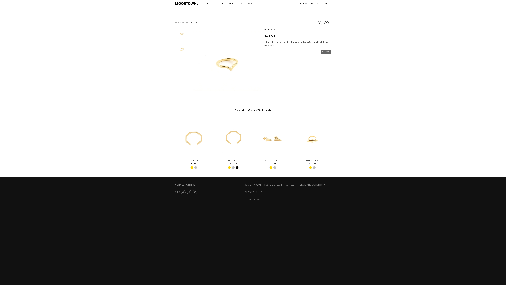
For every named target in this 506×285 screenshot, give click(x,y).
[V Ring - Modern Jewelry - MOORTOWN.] (227, 61)
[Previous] (320, 23)
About (257, 185)
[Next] (326, 23)
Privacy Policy (253, 192)
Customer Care (273, 185)
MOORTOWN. (255, 199)
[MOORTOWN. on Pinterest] (183, 192)
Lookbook (246, 4)
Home (247, 185)
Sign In (314, 4)
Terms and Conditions (312, 185)
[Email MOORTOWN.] (195, 192)
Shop (210, 4)
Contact (232, 4)
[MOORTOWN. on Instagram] (189, 192)
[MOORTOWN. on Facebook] (178, 192)
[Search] (322, 4)
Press (221, 4)
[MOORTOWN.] (188, 3)
